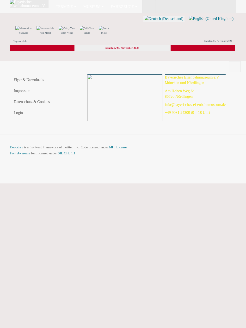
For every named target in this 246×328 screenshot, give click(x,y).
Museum (91, 7)
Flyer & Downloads (29, 80)
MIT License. (118, 147)
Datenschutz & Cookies (32, 102)
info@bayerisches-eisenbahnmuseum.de (195, 105)
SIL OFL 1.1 (66, 153)
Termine (64, 7)
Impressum (22, 91)
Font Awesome (20, 153)
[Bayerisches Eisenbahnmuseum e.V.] (29, 4)
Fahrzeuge (122, 7)
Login (18, 113)
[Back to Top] (235, 66)
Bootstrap (16, 147)
